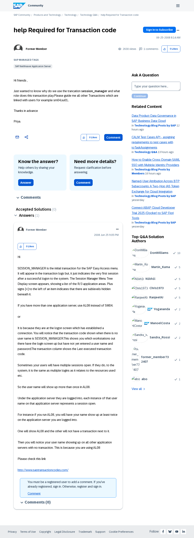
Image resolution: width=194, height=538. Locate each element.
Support (100, 531)
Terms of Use (28, 531)
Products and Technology (47, 15)
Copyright (45, 531)
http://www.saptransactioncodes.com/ (43, 470)
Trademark (85, 531)
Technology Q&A (88, 15)
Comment (113, 137)
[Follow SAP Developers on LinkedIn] (183, 531)
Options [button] (177, 30)
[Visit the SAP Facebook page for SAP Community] (163, 531)
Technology (70, 15)
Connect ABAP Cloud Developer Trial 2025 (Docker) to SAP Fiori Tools (153, 213)
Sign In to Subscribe (159, 29)
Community (35, 5)
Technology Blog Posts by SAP (155, 125)
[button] (164, 49)
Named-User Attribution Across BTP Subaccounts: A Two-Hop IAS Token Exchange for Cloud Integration (156, 186)
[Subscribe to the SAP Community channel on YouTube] (176, 531)
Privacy (12, 531)
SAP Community (22, 15)
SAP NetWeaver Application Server (33, 66)
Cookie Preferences (121, 531)
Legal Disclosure (65, 531)
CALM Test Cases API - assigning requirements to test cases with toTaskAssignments (153, 142)
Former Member (36, 48)
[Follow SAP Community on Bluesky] (169, 531)
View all (137, 389)
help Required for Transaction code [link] (119, 15)
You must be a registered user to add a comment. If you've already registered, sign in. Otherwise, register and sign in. (66, 484)
